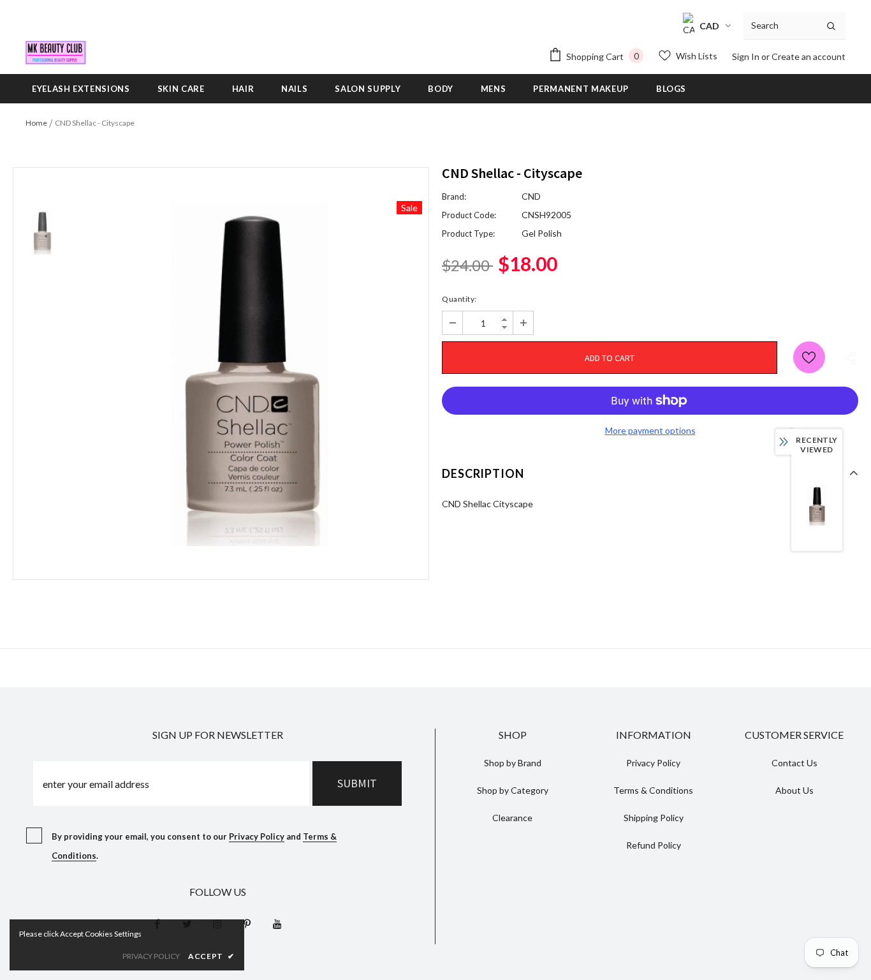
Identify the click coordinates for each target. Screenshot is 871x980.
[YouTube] (277, 923)
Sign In (746, 56)
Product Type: (468, 233)
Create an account (808, 56)
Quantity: (459, 299)
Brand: (454, 196)
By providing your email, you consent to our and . (194, 846)
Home (36, 123)
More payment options (650, 430)
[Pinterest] (247, 923)
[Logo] (56, 52)
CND (531, 196)
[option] (249, 373)
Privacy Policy (256, 836)
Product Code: (469, 215)
